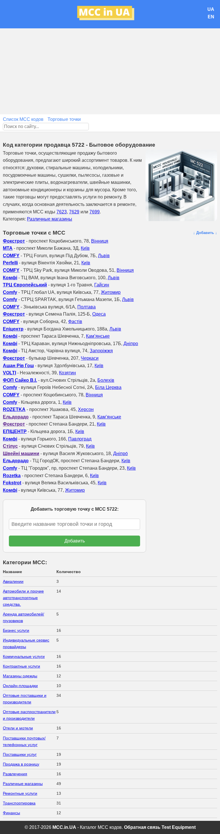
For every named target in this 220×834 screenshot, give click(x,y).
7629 (74, 211)
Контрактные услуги (21, 666)
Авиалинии (13, 581)
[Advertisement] (110, 71)
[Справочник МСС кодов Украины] (110, 14)
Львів (104, 255)
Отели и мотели (18, 728)
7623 (61, 211)
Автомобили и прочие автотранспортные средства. (23, 598)
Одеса (99, 314)
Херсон (86, 409)
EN (211, 16)
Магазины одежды (20, 676)
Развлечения (15, 774)
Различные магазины (49, 219)
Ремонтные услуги (20, 793)
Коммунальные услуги (24, 656)
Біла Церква (108, 387)
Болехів (105, 380)
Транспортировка (19, 803)
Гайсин (101, 284)
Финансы (11, 813)
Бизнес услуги (16, 630)
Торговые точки (64, 119)
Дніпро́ (120, 453)
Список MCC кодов (23, 119)
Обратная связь (142, 827)
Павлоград (79, 438)
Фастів (75, 321)
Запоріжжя (101, 350)
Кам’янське (98, 336)
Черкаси (90, 358)
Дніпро (130, 343)
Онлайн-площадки (20, 685)
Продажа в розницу (21, 764)
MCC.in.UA (64, 827)
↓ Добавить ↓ (205, 233)
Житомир (111, 292)
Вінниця (99, 241)
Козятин (67, 372)
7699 (94, 211)
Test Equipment (179, 827)
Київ (85, 248)
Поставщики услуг (20, 754)
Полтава (86, 306)
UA (210, 9)
